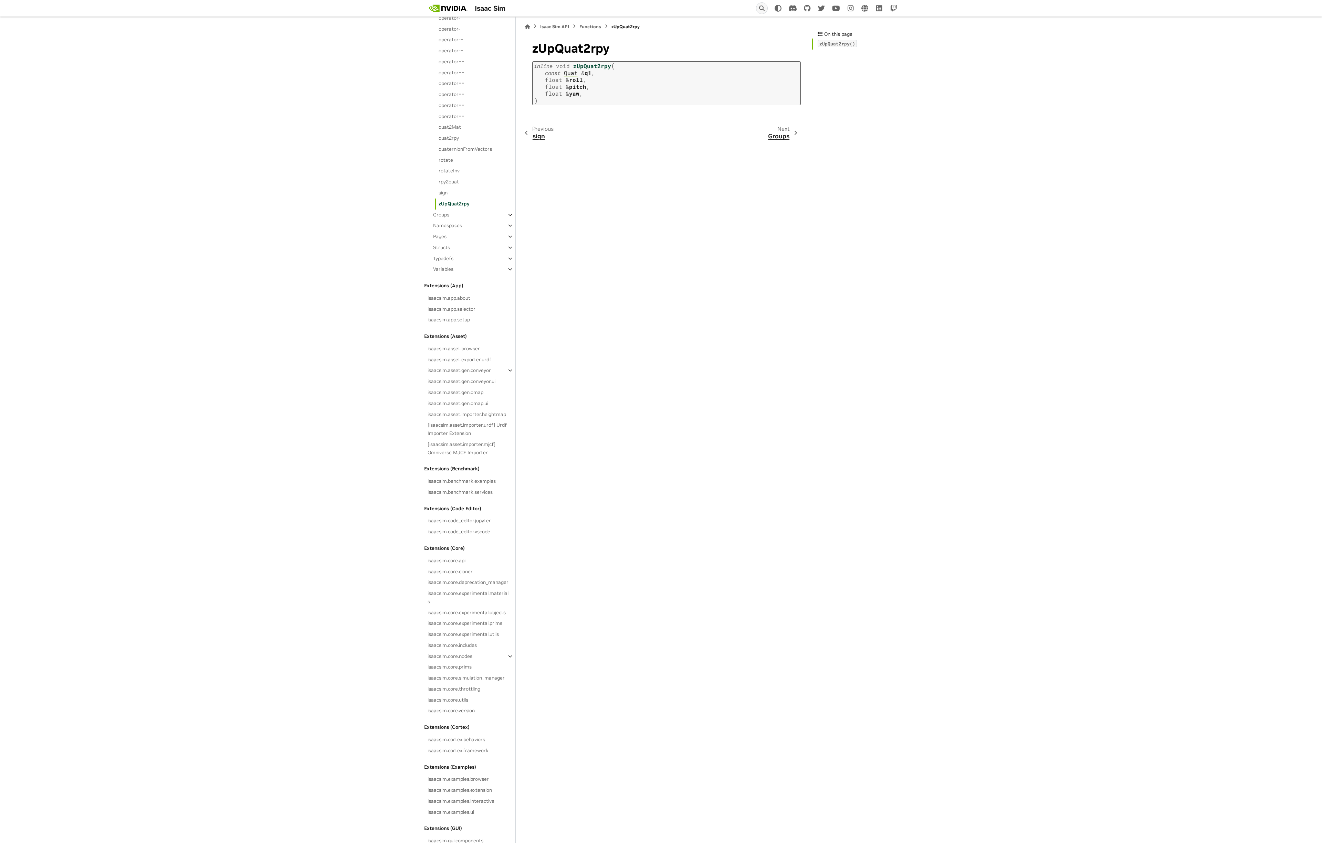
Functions (590, 27)
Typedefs (443, 258)
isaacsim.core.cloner (450, 571)
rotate (446, 160)
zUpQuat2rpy (454, 204)
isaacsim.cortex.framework (458, 750)
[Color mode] (778, 8)
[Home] (527, 26)
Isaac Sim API (554, 27)
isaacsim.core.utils (448, 700)
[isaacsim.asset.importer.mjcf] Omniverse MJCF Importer (461, 448)
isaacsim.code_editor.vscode (459, 532)
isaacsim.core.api (446, 560)
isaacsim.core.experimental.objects (467, 612)
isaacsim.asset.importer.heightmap (467, 414)
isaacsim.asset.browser (454, 348)
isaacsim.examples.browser (458, 779)
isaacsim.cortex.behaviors (456, 739)
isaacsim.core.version (451, 710)
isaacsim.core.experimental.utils (463, 634)
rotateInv (449, 171)
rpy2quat (449, 182)
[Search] (762, 8)
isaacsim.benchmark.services (460, 492)
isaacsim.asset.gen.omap (455, 392)
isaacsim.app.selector (451, 309)
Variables (443, 269)
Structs (441, 247)
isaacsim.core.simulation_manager (466, 678)
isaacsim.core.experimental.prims (465, 623)
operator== (451, 61)
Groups (441, 215)
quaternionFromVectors (465, 149)
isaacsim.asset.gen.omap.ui (458, 403)
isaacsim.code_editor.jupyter (459, 520)
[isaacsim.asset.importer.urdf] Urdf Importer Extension (467, 429)
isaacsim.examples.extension (460, 790)
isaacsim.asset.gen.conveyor (459, 370)
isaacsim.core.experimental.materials (468, 597)
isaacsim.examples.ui (451, 812)
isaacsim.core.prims (450, 667)
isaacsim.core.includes (452, 645)
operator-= (451, 39)
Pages (440, 236)
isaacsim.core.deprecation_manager (468, 582)
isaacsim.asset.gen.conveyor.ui (461, 381)
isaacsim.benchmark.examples (462, 481)
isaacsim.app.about (449, 298)
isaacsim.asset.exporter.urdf (459, 359)
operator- (449, 18)
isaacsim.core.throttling (454, 689)
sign (443, 193)
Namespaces (447, 225)
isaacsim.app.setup (449, 320)
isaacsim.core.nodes (450, 656)
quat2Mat (450, 127)
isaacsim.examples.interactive (461, 801)
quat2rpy (449, 138)
